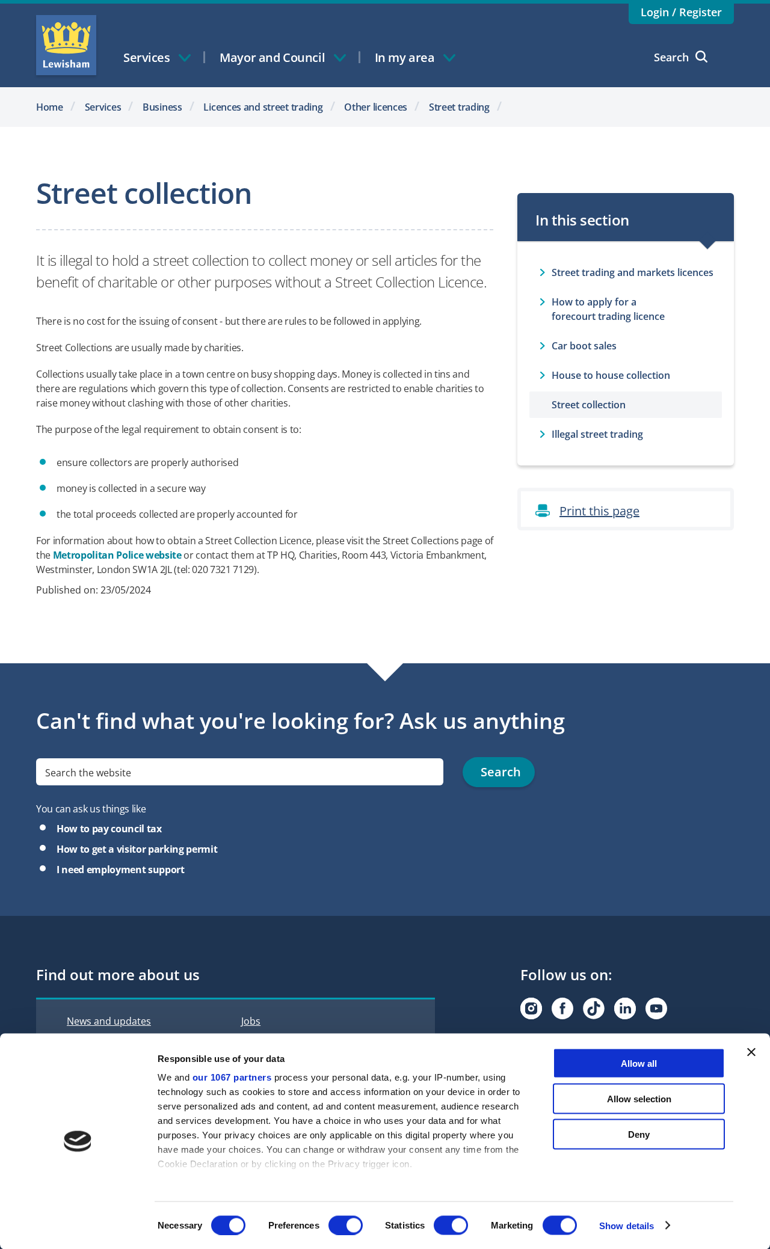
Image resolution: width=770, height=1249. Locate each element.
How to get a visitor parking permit (137, 849)
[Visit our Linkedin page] (625, 1008)
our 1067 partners (232, 1077)
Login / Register (681, 12)
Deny (639, 1134)
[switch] (345, 1225)
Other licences (375, 107)
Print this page (599, 510)
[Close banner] (751, 1052)
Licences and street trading (262, 107)
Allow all (639, 1063)
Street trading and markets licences (632, 272)
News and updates (109, 1021)
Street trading (459, 107)
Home (49, 107)
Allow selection (639, 1098)
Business (162, 107)
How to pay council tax (109, 828)
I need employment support (121, 869)
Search (671, 57)
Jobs (250, 1021)
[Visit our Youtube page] (656, 1008)
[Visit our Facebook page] (562, 1008)
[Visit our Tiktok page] (594, 1008)
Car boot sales (584, 345)
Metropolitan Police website (117, 555)
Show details (626, 1225)
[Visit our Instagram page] (531, 1008)
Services (103, 107)
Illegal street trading (597, 434)
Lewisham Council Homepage (66, 45)
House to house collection (611, 375)
